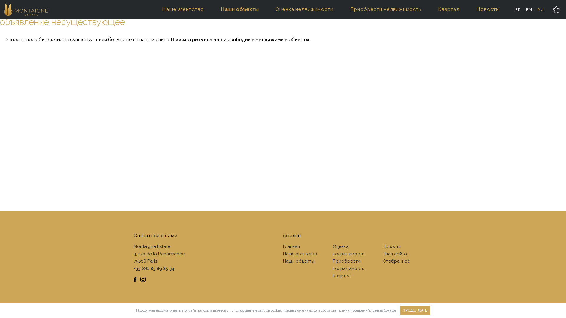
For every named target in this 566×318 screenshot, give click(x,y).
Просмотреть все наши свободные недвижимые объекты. (240, 39)
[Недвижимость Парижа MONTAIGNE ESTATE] (26, 9)
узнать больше (384, 310)
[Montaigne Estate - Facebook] (135, 279)
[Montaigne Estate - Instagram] (143, 279)
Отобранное (396, 261)
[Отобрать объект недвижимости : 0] (556, 9)
